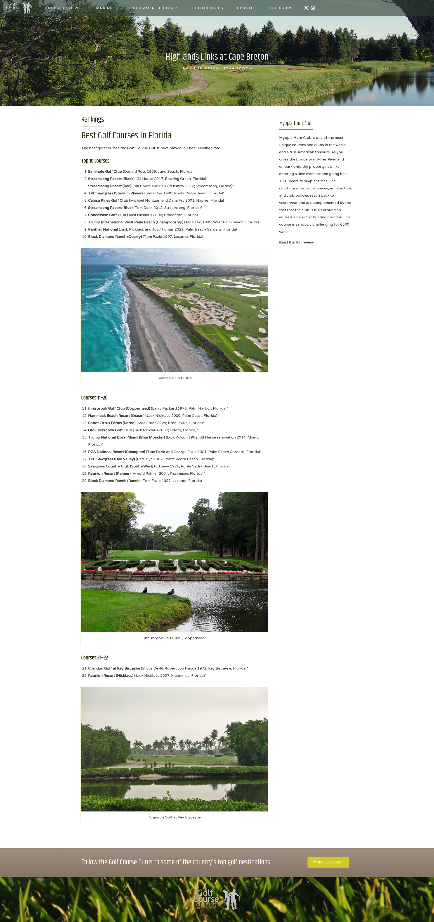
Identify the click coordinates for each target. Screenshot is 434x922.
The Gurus (281, 8)
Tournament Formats (154, 8)
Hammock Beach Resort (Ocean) (116, 415)
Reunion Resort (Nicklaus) (110, 675)
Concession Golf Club (107, 214)
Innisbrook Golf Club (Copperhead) (119, 408)
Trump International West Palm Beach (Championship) (135, 222)
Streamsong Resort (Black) (111, 178)
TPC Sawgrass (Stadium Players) (116, 193)
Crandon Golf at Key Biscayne (114, 668)
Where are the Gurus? (328, 862)
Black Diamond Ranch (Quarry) (115, 236)
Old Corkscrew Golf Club (110, 430)
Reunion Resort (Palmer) (109, 473)
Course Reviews (63, 8)
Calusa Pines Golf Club (108, 200)
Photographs (207, 8)
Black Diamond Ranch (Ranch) (114, 480)
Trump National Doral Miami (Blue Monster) (126, 437)
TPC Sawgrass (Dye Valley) (111, 459)
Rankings (104, 8)
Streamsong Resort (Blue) (110, 207)
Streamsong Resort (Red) (110, 186)
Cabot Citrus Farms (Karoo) (112, 422)
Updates (246, 8)
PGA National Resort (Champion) (116, 451)
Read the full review (296, 242)
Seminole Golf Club (105, 171)
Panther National (103, 229)
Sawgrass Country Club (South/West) (120, 466)
